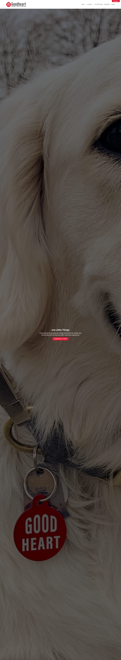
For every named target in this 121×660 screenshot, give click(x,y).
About (83, 4)
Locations (89, 4)
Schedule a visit (60, 339)
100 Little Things (99, 4)
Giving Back (107, 4)
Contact (113, 4)
